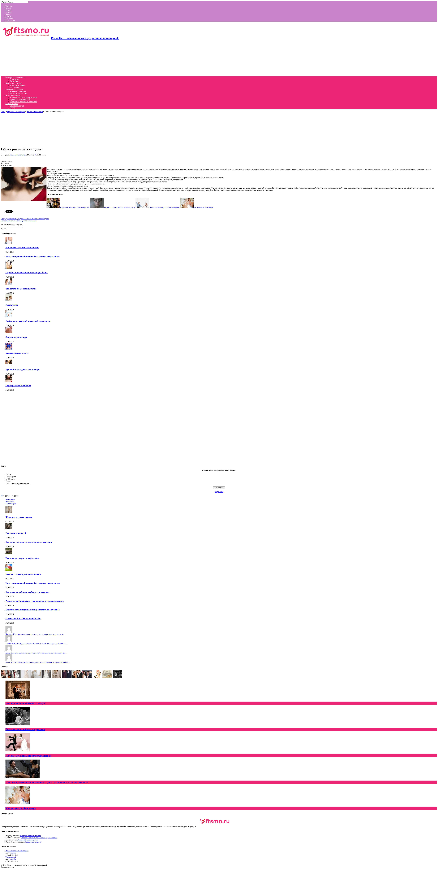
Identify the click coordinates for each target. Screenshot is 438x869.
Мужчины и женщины (14, 89)
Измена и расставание (14, 83)
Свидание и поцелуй (15, 533)
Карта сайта (10, 20)
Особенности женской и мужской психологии (27, 321)
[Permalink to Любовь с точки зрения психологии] (8, 570)
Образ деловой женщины (18, 221)
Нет (9, 481)
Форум (8, 8)
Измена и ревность (17, 85)
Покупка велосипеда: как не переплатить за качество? (32, 610)
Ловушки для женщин (16, 337)
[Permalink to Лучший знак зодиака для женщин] (8, 365)
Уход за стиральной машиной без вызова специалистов (32, 256)
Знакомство (14, 79)
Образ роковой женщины (18, 385)
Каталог (8, 10)
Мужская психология (18, 93)
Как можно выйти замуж (20, 808)
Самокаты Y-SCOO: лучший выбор (23, 618)
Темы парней (10, 857)
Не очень (11, 479)
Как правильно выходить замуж (25, 703)
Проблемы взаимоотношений (17, 851)
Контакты (9, 18)
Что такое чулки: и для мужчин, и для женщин (28, 542)
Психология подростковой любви (22, 558)
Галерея (8, 16)
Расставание (15, 87)
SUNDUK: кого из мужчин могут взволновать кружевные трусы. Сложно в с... (36, 643)
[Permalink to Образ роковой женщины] (8, 381)
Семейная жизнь (11, 104)
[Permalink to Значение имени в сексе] (8, 349)
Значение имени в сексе (16, 353)
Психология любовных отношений (23, 102)
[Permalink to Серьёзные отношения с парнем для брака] (8, 268)
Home (3, 112)
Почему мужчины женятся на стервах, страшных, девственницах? (46, 782)
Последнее (9, 501)
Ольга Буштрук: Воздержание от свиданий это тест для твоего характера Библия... (37, 662)
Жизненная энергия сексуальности (23, 98)
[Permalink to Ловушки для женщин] (8, 333)
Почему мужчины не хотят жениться (28, 755)
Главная (8, 6)
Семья (12, 108)
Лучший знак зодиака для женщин (22, 369)
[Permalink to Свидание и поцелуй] (8, 529)
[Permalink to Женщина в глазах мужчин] (8, 513)
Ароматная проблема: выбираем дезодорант (27, 592)
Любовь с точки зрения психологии (23, 574)
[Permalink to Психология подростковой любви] (8, 554)
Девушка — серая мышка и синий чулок (25, 219)
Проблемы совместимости (20, 100)
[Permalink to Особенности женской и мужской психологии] (8, 317)
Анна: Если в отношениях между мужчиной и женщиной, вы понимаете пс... (35, 653)
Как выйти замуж (17, 106)
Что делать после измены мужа (20, 289)
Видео (7, 14)
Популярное (10, 499)
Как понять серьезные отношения (22, 247)
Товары (8, 12)
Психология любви (12, 95)
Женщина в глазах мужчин (19, 517)
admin (13, 853)
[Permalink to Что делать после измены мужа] (8, 284)
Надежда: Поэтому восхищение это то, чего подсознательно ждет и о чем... (34, 634)
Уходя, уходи (11, 305)
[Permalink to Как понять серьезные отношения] (8, 243)
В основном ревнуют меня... (19, 484)
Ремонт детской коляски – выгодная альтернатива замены (34, 601)
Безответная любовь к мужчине (25, 729)
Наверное (12, 477)
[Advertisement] (69, 58)
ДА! (10, 474)
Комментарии (10, 504)
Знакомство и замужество (15, 77)
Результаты (219, 492)
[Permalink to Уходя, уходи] (8, 300)
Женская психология (18, 91)
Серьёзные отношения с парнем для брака (26, 272)
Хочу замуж (14, 81)
